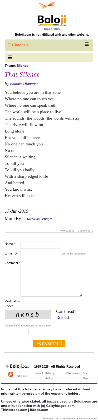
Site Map (85, 376)
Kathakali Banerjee (24, 84)
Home (38, 373)
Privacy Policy (49, 376)
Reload (62, 317)
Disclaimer (72, 373)
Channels (20, 45)
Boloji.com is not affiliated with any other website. (52, 34)
